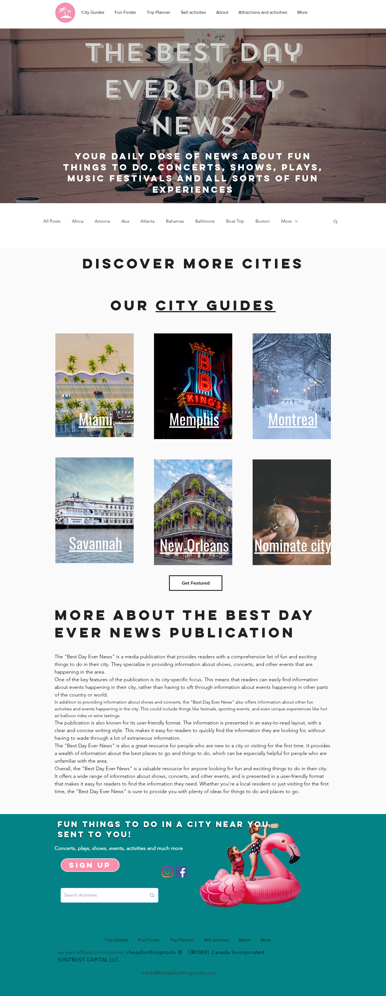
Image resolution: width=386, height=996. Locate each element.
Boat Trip (235, 221)
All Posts (51, 221)
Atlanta (147, 221)
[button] (335, 222)
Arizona (102, 221)
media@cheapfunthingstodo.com (179, 973)
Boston (262, 221)
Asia (125, 221)
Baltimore (205, 221)
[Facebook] (181, 871)
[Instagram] (167, 871)
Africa (77, 221)
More (286, 221)
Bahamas (175, 221)
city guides (216, 305)
